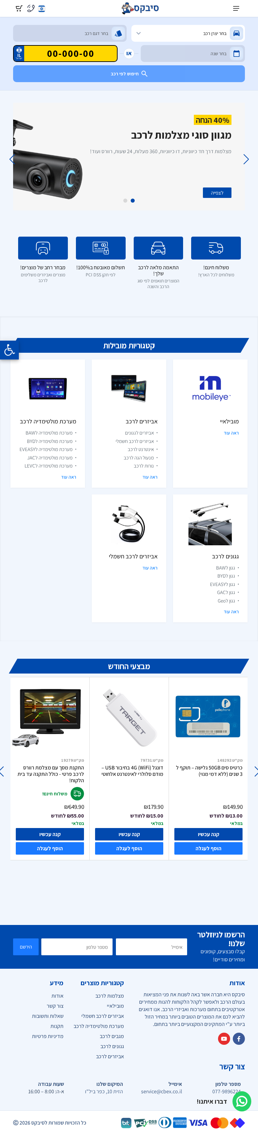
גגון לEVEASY (222, 584)
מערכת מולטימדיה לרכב (48, 421)
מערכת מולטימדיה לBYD (50, 441)
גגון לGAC (226, 592)
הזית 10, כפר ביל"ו (104, 1091)
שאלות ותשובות (47, 1016)
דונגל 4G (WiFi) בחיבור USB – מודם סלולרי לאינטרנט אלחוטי (132, 771)
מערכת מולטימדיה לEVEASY (46, 449)
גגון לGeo (226, 600)
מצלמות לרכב (109, 995)
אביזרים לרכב (142, 421)
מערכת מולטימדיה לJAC (50, 457)
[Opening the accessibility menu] (9, 350)
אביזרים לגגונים (139, 432)
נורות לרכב (144, 465)
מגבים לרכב (112, 1036)
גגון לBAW (225, 567)
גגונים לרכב (225, 556)
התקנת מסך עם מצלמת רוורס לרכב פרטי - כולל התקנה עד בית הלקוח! (50, 774)
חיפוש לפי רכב (125, 74)
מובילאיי (229, 421)
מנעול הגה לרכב (139, 457)
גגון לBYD (226, 576)
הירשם (26, 946)
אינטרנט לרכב (141, 449)
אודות (57, 995)
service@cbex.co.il (161, 1091)
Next (11, 159)
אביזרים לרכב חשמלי (135, 441)
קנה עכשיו (50, 834)
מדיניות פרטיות (47, 1036)
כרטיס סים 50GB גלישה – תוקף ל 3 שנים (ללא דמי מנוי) (209, 771)
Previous (246, 159)
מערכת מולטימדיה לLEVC (49, 465)
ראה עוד (231, 433)
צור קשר (55, 1005)
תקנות (56, 1026)
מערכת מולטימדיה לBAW (49, 432)
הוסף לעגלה (50, 848)
